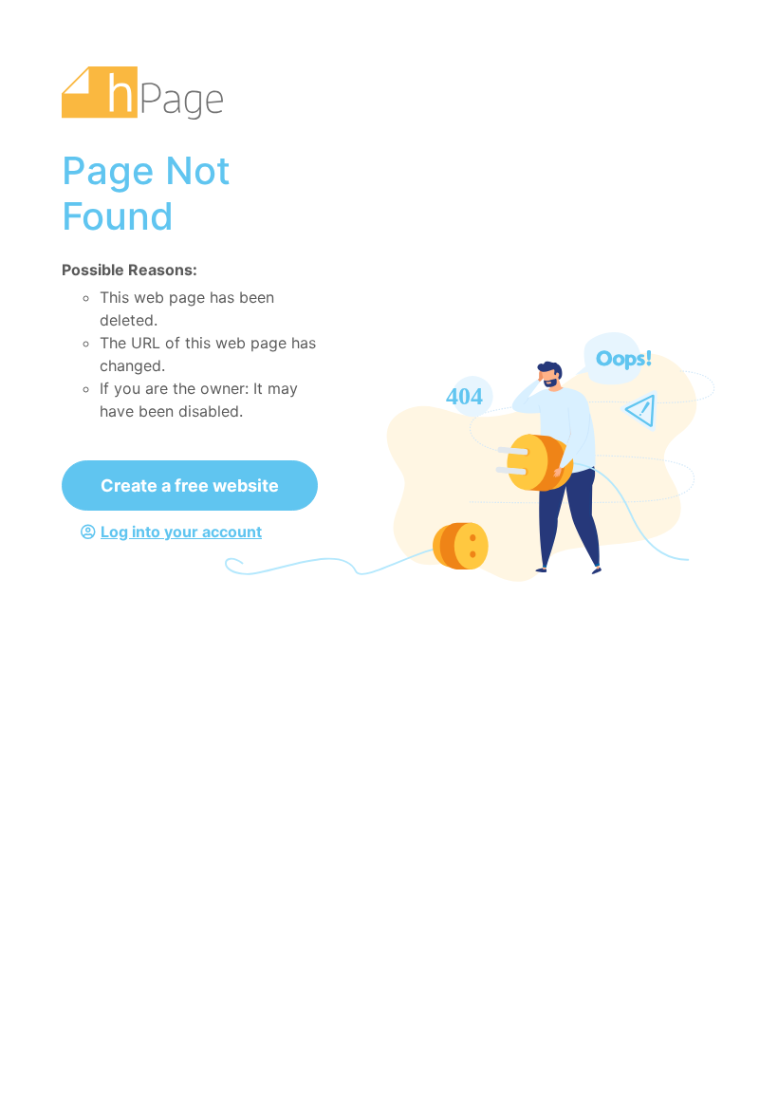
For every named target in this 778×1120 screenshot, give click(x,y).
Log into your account (181, 531)
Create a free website (190, 485)
